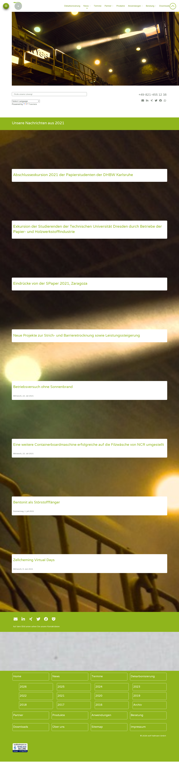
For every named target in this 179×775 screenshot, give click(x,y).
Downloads (164, 6)
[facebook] (160, 100)
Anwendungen (134, 6)
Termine (97, 6)
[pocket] (53, 619)
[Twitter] (156, 100)
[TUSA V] (89, 149)
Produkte (120, 6)
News (86, 6)
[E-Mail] (143, 100)
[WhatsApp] (165, 100)
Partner (108, 6)
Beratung (150, 6)
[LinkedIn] (147, 100)
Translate (32, 104)
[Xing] (152, 100)
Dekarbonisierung (72, 6)
